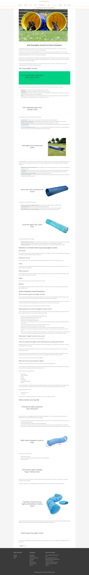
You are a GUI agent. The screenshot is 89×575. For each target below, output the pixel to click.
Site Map (15, 556)
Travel (35, 5)
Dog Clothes (32, 559)
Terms (15, 557)
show (24, 545)
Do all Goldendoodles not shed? (51, 557)
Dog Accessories (33, 562)
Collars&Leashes (42, 5)
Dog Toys (31, 565)
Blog (65, 5)
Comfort (25, 5)
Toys (31, 5)
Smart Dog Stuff (44, 1)
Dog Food (31, 560)
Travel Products (32, 556)
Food (48, 5)
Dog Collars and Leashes (34, 557)
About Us (69, 5)
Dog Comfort (32, 555)
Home (35, 7)
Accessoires (54, 5)
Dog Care (20, 5)
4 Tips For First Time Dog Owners (52, 562)
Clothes (60, 5)
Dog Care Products (33, 563)
